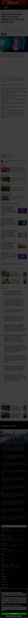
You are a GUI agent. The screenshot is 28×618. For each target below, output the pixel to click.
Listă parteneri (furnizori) (4, 611)
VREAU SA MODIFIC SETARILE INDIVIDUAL (14, 616)
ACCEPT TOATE (14, 613)
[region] (14, 603)
